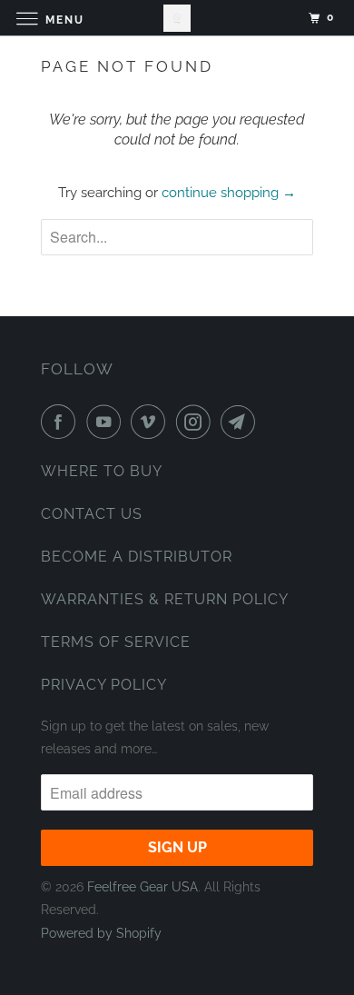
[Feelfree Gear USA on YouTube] (107, 421)
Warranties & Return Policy (165, 599)
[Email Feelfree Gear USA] (241, 421)
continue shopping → (229, 192)
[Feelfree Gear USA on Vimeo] (151, 421)
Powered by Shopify (101, 933)
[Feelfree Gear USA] (177, 17)
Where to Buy (101, 471)
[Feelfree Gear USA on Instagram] (197, 421)
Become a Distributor (136, 556)
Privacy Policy (104, 684)
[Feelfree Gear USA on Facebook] (62, 421)
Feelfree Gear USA (142, 887)
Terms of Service (116, 642)
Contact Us (92, 513)
